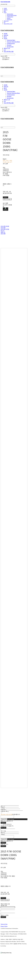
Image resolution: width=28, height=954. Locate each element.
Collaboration (10, 16)
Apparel (8, 18)
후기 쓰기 (3, 827)
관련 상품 (3, 233)
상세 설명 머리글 (5, 226)
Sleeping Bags (10, 14)
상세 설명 (3, 227)
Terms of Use (4, 924)
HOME (5, 8)
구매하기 (3, 846)
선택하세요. (6, 169)
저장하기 (3, 822)
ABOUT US (6, 21)
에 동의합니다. (10, 814)
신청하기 (3, 917)
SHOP (5, 12)
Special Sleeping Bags (12, 15)
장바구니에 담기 (5, 899)
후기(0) (3, 230)
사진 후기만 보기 (7, 824)
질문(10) (3, 232)
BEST (5, 11)
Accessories (9, 19)
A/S (4, 22)
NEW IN (5, 9)
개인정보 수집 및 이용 (6, 814)
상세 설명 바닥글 (5, 229)
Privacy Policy (4, 926)
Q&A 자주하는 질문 (8, 23)
